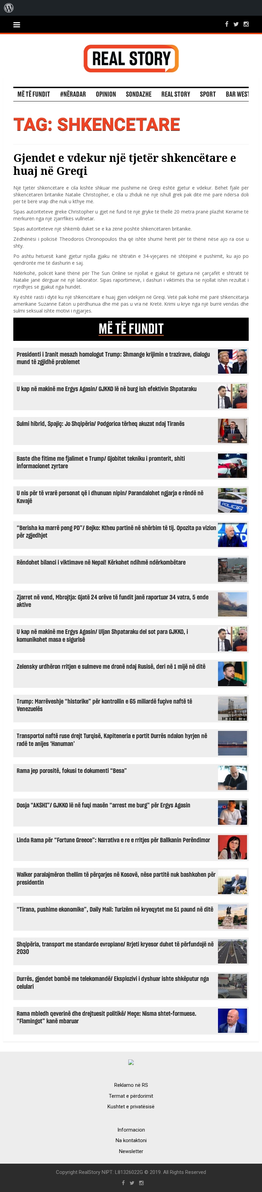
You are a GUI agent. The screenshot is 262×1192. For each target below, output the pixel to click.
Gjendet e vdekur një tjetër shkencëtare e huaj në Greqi (124, 164)
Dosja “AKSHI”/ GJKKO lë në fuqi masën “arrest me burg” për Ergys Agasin (103, 805)
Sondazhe (138, 94)
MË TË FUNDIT (131, 329)
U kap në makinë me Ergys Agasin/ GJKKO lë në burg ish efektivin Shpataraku (106, 389)
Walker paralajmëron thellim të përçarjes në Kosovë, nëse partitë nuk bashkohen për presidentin (116, 879)
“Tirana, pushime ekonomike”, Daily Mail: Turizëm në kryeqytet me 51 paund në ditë (115, 909)
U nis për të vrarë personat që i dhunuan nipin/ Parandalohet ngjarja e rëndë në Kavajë (110, 497)
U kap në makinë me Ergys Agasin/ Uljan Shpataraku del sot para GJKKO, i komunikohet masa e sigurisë (102, 636)
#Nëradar (73, 94)
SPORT (208, 94)
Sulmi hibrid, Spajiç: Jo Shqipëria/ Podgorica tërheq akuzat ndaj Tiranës (101, 424)
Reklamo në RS (131, 1085)
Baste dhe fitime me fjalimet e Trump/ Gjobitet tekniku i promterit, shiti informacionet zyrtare (101, 463)
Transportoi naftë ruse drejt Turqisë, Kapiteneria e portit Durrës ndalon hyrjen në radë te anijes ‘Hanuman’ (112, 740)
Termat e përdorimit (131, 1096)
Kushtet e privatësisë (131, 1107)
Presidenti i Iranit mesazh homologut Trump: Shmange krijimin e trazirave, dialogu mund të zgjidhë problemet (113, 358)
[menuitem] (9, 8)
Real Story (175, 94)
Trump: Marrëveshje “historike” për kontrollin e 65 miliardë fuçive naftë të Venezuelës (104, 705)
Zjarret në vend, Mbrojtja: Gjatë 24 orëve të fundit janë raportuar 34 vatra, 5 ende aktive (112, 601)
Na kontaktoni (131, 1140)
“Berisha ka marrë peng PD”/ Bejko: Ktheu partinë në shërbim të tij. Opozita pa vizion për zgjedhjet (116, 532)
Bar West (238, 94)
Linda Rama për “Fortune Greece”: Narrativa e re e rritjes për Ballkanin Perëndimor (113, 840)
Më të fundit (33, 94)
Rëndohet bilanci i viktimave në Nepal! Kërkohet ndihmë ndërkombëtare (101, 562)
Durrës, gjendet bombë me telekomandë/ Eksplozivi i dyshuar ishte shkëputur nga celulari (113, 983)
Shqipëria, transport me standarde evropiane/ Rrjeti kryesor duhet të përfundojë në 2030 (115, 948)
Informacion (131, 1130)
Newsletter (131, 1151)
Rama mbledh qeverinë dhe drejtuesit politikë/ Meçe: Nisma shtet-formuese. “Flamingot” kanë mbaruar (106, 1018)
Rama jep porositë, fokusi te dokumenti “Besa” (72, 771)
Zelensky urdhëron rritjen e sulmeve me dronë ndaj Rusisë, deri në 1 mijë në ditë (111, 667)
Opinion (106, 94)
